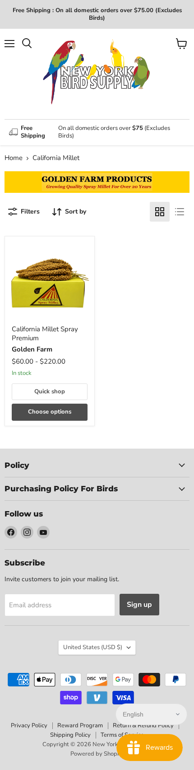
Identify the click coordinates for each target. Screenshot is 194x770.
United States (92, 647)
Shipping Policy (70, 735)
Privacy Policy (29, 725)
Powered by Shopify (97, 754)
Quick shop (49, 391)
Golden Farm (32, 349)
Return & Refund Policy (143, 725)
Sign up (139, 605)
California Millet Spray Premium (45, 334)
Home (14, 158)
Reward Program (80, 725)
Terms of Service (122, 735)
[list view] (179, 212)
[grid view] (160, 212)
